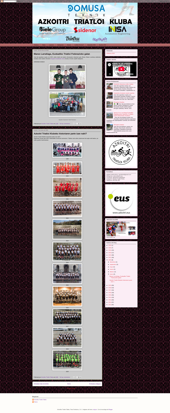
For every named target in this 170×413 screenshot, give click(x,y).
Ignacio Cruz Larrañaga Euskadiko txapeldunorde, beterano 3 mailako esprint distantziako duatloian (123, 114)
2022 (110, 255)
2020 (110, 260)
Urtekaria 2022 (110, 53)
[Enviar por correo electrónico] (74, 124)
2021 (110, 257)
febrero (112, 271)
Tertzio (36, 402)
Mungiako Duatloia (119, 102)
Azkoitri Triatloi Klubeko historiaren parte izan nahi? (60, 133)
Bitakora (36, 45)
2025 (110, 247)
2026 (110, 245)
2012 (110, 302)
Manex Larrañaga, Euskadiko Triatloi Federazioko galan (62, 54)
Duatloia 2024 (102, 45)
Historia (69, 45)
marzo (112, 269)
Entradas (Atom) (71, 388)
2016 (110, 292)
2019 (110, 285)
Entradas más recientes (41, 384)
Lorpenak (51, 45)
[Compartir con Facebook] (79, 124)
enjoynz (95, 409)
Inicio (69, 384)
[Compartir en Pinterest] (80, 124)
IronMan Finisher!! (79, 45)
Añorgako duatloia (119, 124)
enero (112, 274)
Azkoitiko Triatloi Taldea (40, 399)
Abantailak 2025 (91, 45)
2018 (110, 287)
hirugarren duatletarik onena (58, 58)
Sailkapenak (60, 45)
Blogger (110, 409)
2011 (109, 304)
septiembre (113, 264)
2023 (110, 252)
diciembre (113, 262)
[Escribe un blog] (75, 124)
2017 (110, 290)
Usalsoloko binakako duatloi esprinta (124, 93)
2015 (110, 295)
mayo (111, 267)
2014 (110, 297)
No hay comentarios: (65, 123)
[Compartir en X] (77, 124)
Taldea (43, 45)
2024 (110, 250)
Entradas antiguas (95, 384)
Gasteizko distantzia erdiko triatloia (123, 84)
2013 (110, 300)
